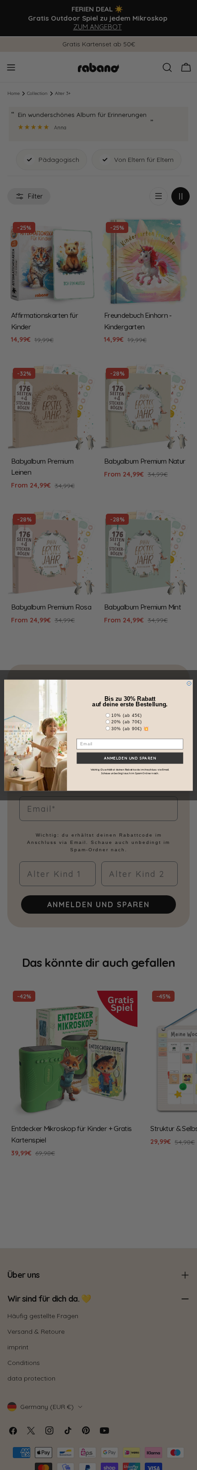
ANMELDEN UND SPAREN (130, 757)
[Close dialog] (189, 683)
